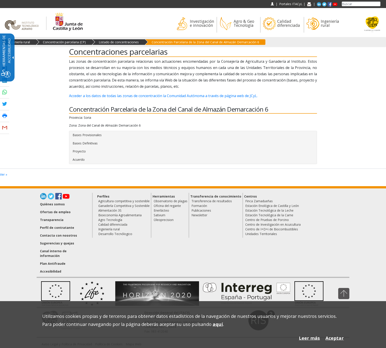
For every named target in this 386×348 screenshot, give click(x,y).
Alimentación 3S (110, 210)
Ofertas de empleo (55, 212)
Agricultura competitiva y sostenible (124, 201)
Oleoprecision (164, 220)
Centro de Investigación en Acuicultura (273, 224)
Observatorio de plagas (170, 201)
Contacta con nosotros (58, 235)
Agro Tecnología (110, 220)
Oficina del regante (167, 206)
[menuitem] (195, 25)
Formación (199, 206)
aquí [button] (218, 324)
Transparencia (51, 220)
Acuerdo (79, 159)
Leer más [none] (309, 338)
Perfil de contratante (57, 227)
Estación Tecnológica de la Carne (269, 215)
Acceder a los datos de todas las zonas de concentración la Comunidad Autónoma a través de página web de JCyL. (163, 95)
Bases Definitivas (85, 143)
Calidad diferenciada (112, 224)
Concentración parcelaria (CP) (64, 42)
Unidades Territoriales (261, 234)
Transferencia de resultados (211, 201)
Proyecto (79, 151)
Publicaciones (201, 210)
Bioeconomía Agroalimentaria (120, 215)
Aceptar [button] (334, 338)
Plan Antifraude (52, 263)
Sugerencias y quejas (57, 243)
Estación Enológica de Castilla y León (272, 206)
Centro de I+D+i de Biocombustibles (271, 229)
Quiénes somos (52, 204)
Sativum (159, 215)
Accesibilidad (50, 271)
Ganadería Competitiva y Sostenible (124, 206)
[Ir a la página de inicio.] (23, 21)
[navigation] (290, 4)
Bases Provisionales (87, 135)
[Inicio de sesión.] (272, 4)
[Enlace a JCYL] (67, 21)
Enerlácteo (161, 210)
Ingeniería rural (19, 42)
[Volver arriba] (343, 293)
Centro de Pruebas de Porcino (267, 220)
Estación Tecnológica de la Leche (269, 210)
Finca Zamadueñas (259, 201)
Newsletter (199, 215)
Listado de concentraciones (119, 42)
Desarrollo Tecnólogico (115, 234)
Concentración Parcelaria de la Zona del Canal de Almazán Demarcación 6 (205, 42)
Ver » (3, 174)
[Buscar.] (378, 4)
